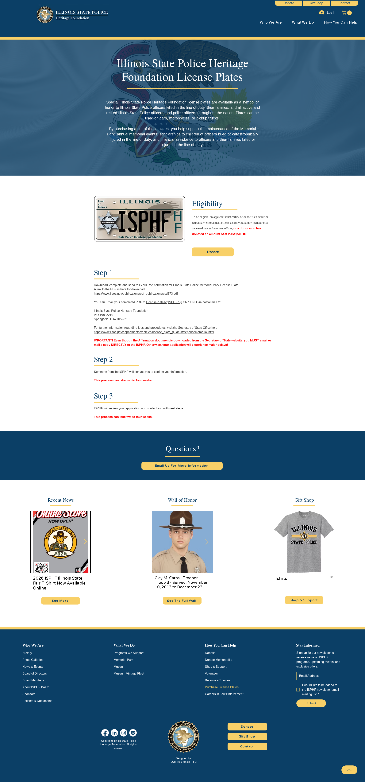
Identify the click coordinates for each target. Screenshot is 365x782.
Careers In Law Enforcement (224, 694)
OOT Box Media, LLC (184, 761)
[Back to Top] (349, 769)
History (27, 653)
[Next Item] (85, 542)
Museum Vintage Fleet (129, 673)
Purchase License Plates (222, 687)
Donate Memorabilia (218, 659)
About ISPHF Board (35, 687)
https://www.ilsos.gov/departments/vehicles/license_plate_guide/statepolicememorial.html (154, 332)
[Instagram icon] (123, 733)
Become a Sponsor (218, 680)
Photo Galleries (32, 659)
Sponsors (28, 694)
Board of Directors (34, 673)
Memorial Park (123, 659)
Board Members (33, 680)
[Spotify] (133, 733)
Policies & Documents (37, 700)
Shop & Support (215, 666)
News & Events (32, 666)
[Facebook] (105, 733)
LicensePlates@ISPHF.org (164, 302)
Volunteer (211, 673)
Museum (119, 666)
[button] (347, 12)
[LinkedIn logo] (114, 733)
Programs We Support (129, 653)
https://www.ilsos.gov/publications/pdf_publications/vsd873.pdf (136, 293)
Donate (210, 653)
